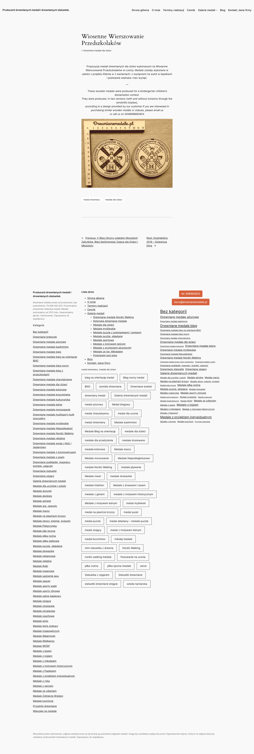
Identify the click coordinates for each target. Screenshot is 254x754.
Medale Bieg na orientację (100, 431)
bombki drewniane (110, 386)
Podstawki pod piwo (105, 355)
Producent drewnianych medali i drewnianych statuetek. (36, 10)
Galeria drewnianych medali (130, 395)
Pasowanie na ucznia (133, 557)
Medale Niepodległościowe (134, 458)
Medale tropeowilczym (46, 631)
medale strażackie (121, 476)
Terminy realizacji (173, 10)
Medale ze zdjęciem (45, 691)
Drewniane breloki (141, 386)
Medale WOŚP (41, 646)
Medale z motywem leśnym (109, 343)
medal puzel (131, 512)
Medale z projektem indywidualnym (54, 676)
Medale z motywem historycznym (52, 666)
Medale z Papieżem (44, 671)
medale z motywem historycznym (133, 494)
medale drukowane (133, 440)
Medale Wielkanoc (44, 641)
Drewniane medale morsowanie (51, 409)
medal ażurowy (94, 404)
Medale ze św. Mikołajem (108, 351)
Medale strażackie (44, 606)
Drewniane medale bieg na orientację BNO (180, 330)
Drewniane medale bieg (47, 351)
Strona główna (140, 10)
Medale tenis (40, 621)
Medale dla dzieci (103, 324)
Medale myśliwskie (104, 328)
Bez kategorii (40, 331)
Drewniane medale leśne (47, 404)
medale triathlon (94, 485)
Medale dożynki (42, 491)
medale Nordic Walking (98, 467)
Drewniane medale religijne (49, 438)
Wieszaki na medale (45, 711)
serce (143, 565)
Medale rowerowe (43, 571)
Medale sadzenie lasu (46, 576)
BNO (87, 386)
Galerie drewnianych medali (49, 481)
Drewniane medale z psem (48, 457)
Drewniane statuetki (45, 471)
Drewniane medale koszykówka (51, 394)
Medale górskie (42, 501)
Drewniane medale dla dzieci (97, 50)
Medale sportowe (103, 340)
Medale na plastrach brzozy (49, 516)
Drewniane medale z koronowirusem (54, 452)
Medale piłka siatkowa (46, 540)
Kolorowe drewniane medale (110, 321)
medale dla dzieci (113, 199)
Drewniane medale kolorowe (50, 389)
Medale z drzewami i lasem (129, 485)
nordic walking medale (98, 557)
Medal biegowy (121, 404)
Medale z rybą (41, 681)
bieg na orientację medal (99, 377)
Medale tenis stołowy (45, 626)
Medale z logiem (42, 656)
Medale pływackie (43, 551)
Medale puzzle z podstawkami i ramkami (117, 332)
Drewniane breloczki (45, 336)
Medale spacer (41, 581)
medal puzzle (93, 521)
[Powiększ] (168, 122)
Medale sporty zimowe (46, 591)
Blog (222, 10)
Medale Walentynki (44, 636)
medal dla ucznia (128, 413)
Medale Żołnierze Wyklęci (48, 695)
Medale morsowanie (97, 458)
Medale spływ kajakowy (47, 596)
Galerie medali (206, 10)
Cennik (191, 10)
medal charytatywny (97, 413)
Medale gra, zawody (45, 506)
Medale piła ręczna (44, 531)
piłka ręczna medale (119, 565)
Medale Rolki (40, 566)
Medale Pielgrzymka (45, 526)
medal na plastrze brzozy (100, 512)
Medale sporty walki (45, 586)
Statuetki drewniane (130, 574)
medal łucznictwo (95, 539)
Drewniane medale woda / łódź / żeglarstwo (177, 362)
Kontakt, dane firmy (240, 10)
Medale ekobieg (42, 496)
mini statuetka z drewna (99, 548)
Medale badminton (125, 422)
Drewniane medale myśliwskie (51, 423)
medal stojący (93, 530)
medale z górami (95, 494)
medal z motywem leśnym (125, 530)
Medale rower (93, 476)
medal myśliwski (136, 503)
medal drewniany (91, 199)
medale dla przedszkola (99, 440)
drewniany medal (95, 395)
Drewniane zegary (43, 476)
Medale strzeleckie (44, 611)
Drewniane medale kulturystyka (51, 399)
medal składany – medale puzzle (129, 521)
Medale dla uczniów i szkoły (49, 486)
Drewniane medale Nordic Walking (53, 433)
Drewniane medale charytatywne (52, 379)
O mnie (156, 10)
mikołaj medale (123, 539)
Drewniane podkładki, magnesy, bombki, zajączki (184, 365)
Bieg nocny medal (133, 377)
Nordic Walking (131, 548)
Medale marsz (41, 511)
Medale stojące (42, 601)
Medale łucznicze (43, 700)
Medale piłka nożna (44, 535)
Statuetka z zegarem (97, 574)
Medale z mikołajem (44, 661)
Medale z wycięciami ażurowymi (112, 347)
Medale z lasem (42, 651)
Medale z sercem (43, 686)
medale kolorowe (95, 449)
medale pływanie (131, 467)
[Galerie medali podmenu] (216, 10)
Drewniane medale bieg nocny (51, 365)
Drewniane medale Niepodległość (53, 428)
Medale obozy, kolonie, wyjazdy (52, 521)
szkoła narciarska (137, 583)
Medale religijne (42, 561)
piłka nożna (91, 565)
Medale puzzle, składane (47, 546)
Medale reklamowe (44, 556)
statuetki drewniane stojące (101, 583)
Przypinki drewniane (45, 706)
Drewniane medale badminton (51, 346)
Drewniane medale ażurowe (49, 341)
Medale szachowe (43, 616)
